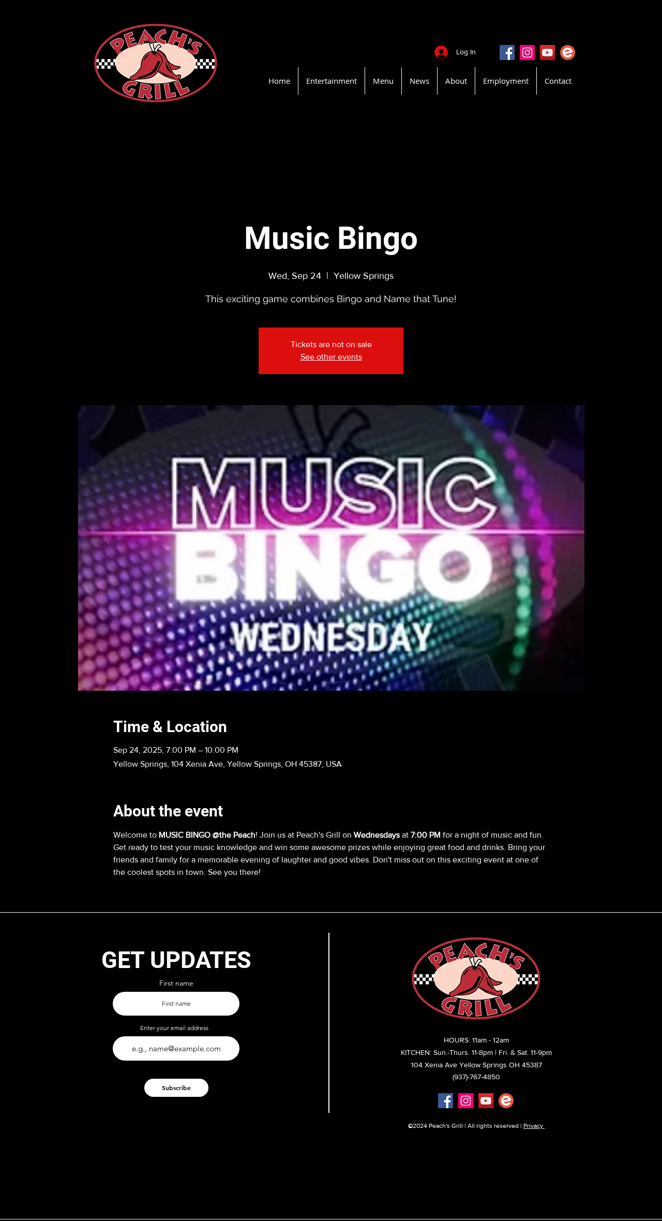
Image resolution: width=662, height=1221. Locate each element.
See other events (331, 356)
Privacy (534, 1125)
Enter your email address (174, 1028)
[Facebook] (507, 52)
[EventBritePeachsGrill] (567, 52)
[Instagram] (527, 52)
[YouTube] (547, 52)
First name (176, 983)
